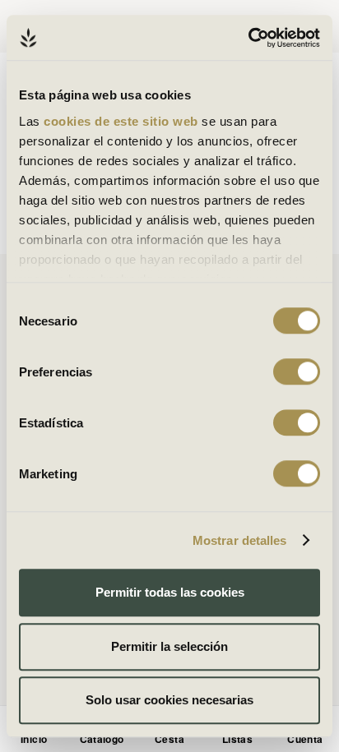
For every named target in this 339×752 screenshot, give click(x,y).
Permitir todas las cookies (169, 592)
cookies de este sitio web (123, 121)
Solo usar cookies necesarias (169, 700)
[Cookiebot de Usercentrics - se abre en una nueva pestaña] (248, 37)
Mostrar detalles (240, 540)
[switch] (296, 371)
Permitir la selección (169, 646)
